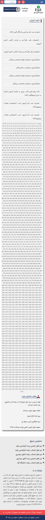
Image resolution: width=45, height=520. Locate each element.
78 (38, 133)
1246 (9, 333)
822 (41, 256)
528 (12, 205)
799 (24, 251)
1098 (23, 304)
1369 (40, 360)
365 (22, 179)
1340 (16, 353)
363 (27, 179)
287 (37, 167)
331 (35, 174)
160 (27, 145)
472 (7, 196)
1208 (16, 326)
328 (4, 172)
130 (30, 140)
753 (31, 244)
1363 (20, 357)
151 (12, 143)
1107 (33, 307)
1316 (16, 348)
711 (27, 237)
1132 (30, 312)
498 (15, 201)
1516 (30, 389)
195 (11, 150)
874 (18, 263)
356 (7, 176)
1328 (16, 350)
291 (26, 167)
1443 (33, 374)
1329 (13, 350)
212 (4, 152)
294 (18, 167)
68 (20, 131)
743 (19, 242)
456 (11, 193)
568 (22, 213)
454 (16, 193)
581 (26, 215)
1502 (36, 386)
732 (9, 239)
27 (26, 126)
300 (41, 169)
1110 (23, 307)
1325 (26, 350)
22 (36, 126)
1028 (16, 290)
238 (12, 157)
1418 (36, 370)
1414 (9, 367)
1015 (20, 287)
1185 (13, 321)
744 (16, 242)
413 (9, 186)
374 (37, 181)
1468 (30, 379)
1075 (20, 300)
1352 (16, 355)
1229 (26, 331)
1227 (33, 331)
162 (22, 145)
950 (8, 275)
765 (38, 246)
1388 (16, 362)
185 (38, 150)
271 (41, 164)
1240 (30, 333)
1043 (6, 292)
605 (39, 220)
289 (31, 167)
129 (33, 140)
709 (33, 237)
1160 (16, 316)
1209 (13, 326)
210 (9, 152)
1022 (36, 290)
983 (37, 283)
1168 (30, 319)
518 (39, 205)
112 (39, 138)
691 (3, 232)
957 (29, 278)
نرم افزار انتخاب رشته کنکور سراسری (29, 454)
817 (15, 254)
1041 (13, 292)
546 (3, 208)
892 (8, 266)
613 (18, 220)
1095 (33, 304)
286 (39, 167)
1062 (23, 297)
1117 (40, 309)
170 (39, 147)
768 (30, 246)
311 (11, 169)
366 (19, 179)
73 (9, 131)
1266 (23, 338)
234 (23, 157)
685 (19, 232)
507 (30, 203)
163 (19, 145)
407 (26, 186)
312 (8, 169)
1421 (26, 370)
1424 (16, 370)
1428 (3, 370)
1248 (3, 333)
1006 (9, 285)
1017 (13, 287)
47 (24, 128)
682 (27, 232)
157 (35, 145)
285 (3, 164)
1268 (16, 338)
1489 (40, 384)
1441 (40, 374)
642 (18, 225)
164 (16, 145)
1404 (3, 365)
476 (35, 198)
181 (9, 147)
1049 (26, 295)
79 (36, 133)
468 (18, 196)
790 (9, 249)
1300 (30, 345)
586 (12, 215)
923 (3, 271)
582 (23, 215)
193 (16, 150)
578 (34, 215)
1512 (3, 386)
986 (29, 283)
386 (4, 181)
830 (19, 256)
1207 (20, 326)
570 (16, 213)
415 (4, 186)
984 (34, 283)
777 (5, 246)
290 (29, 167)
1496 (16, 384)
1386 (23, 362)
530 (7, 205)
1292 (16, 343)
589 (4, 215)
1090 (9, 302)
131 (27, 140)
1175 (6, 319)
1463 (6, 377)
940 (35, 275)
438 (20, 191)
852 (38, 261)
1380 (3, 360)
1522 (9, 389)
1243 (20, 333)
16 (9, 123)
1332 (3, 350)
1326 (23, 350)
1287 (33, 343)
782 (31, 249)
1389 (13, 362)
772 (19, 246)
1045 (40, 295)
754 (29, 244)
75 (5, 131)
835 (5, 256)
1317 (13, 348)
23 (34, 126)
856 (27, 261)
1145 (26, 314)
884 (30, 266)
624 (27, 222)
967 (41, 280)
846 (15, 259)
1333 (40, 353)
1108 (30, 307)
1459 (20, 377)
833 (11, 256)
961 (18, 278)
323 (18, 172)
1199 (6, 324)
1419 (33, 370)
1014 (23, 287)
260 (31, 162)
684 (22, 232)
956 (31, 278)
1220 (16, 329)
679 (35, 232)
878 (7, 263)
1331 (6, 350)
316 (37, 172)
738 (33, 242)
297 (9, 167)
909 (41, 271)
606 (37, 220)
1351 (20, 355)
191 (22, 150)
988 (23, 283)
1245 (13, 333)
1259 (6, 336)
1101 (13, 304)
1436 (16, 372)
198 (3, 150)
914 (27, 271)
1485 (13, 382)
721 (39, 239)
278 (22, 164)
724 (31, 239)
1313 (26, 348)
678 (38, 232)
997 (38, 285)
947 (16, 275)
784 (26, 249)
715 (16, 237)
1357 (40, 357)
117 (26, 138)
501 (7, 201)
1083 (33, 302)
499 (12, 201)
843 (23, 259)
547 (39, 210)
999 (33, 285)
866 (39, 263)
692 (39, 234)
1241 (26, 333)
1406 (36, 367)
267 (12, 162)
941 (33, 275)
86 (22, 133)
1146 (23, 314)
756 (23, 244)
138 (8, 140)
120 (18, 138)
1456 (30, 377)
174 (29, 147)
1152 (3, 314)
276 (27, 164)
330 (38, 174)
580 (29, 215)
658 (14, 227)
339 (14, 174)
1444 (30, 374)
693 (37, 234)
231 (31, 157)
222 (16, 155)
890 (14, 266)
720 (3, 237)
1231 (20, 331)
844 (20, 259)
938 (41, 275)
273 (35, 164)
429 (5, 189)
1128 (3, 309)
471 (9, 196)
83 (28, 133)
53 (11, 128)
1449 (13, 374)
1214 (36, 329)
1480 (30, 382)
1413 (13, 367)
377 (29, 181)
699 (20, 234)
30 (20, 126)
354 (12, 176)
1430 (36, 372)
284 (5, 164)
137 (11, 140)
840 (31, 259)
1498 (9, 384)
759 (15, 244)
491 (34, 201)
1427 (6, 370)
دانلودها (39, 512)
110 (5, 135)
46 (26, 128)
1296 (3, 343)
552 (26, 210)
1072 (30, 300)
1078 (9, 300)
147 (23, 143)
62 (32, 131)
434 (31, 191)
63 (30, 131)
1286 (36, 343)
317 (34, 172)
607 (34, 220)
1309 (40, 348)
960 (20, 278)
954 (37, 278)
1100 (16, 304)
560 (4, 210)
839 (34, 259)
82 (30, 133)
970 (33, 280)
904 (15, 268)
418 (35, 189)
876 (12, 263)
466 (23, 196)
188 (30, 150)
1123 (20, 309)
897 (34, 268)
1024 (30, 290)
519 (37, 205)
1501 (40, 386)
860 (16, 261)
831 (16, 256)
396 (16, 184)
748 (5, 242)
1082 (36, 302)
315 (39, 172)
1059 (33, 297)
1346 (36, 355)
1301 (26, 345)
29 (22, 126)
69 (17, 131)
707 (38, 237)
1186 (9, 321)
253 (11, 160)
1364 (16, 357)
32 (15, 126)
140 (3, 140)
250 (19, 160)
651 (33, 227)
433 (34, 191)
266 (15, 162)
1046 (36, 295)
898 (31, 268)
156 (38, 145)
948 (14, 275)
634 (39, 225)
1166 (36, 319)
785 (23, 249)
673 (12, 230)
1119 (33, 309)
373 (39, 181)
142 (37, 143)
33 (13, 126)
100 (32, 135)
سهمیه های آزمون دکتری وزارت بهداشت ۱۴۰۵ (25, 427)
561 (41, 213)
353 (15, 176)
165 (14, 145)
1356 (3, 355)
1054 (9, 295)
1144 (30, 314)
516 (5, 203)
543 (11, 208)
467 (20, 196)
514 (11, 203)
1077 (13, 300)
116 (29, 138)
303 (33, 169)
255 (5, 160)
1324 (30, 350)
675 (7, 230)
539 (22, 208)
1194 (23, 324)
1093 (40, 304)
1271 (6, 338)
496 (20, 201)
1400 (16, 365)
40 (38, 128)
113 (37, 138)
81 (32, 133)
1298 (36, 345)
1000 (29, 285)
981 (3, 280)
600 (14, 217)
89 (15, 133)
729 (18, 239)
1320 (3, 348)
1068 (3, 297)
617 (7, 220)
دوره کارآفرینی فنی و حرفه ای (31, 421)
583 (20, 215)
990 (18, 283)
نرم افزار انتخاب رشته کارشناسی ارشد (28, 450)
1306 (9, 345)
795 (35, 251)
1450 (9, 374)
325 (12, 172)
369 (11, 179)
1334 (36, 353)
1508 (16, 386)
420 (30, 189)
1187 (6, 321)
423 (22, 189)
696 (29, 234)
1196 (16, 324)
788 (15, 249)
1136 (16, 312)
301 (38, 169)
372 (3, 179)
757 (20, 244)
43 (32, 128)
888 (19, 266)
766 (35, 246)
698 (23, 234)
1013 (26, 287)
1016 (16, 287)
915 (24, 271)
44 (30, 128)
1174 (9, 319)
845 (18, 259)
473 (4, 196)
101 (30, 135)
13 (16, 123)
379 (23, 181)
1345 (40, 355)
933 (15, 273)
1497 (13, 384)
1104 (3, 304)
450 (27, 193)
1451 (6, 374)
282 (11, 164)
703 (9, 234)
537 (27, 208)
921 (8, 271)
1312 (30, 348)
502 (4, 201)
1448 (16, 374)
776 (8, 246)
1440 (3, 372)
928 (29, 273)
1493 (26, 384)
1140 (3, 312)
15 (11, 123)
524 (23, 205)
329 (41, 174)
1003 (19, 285)
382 (15, 181)
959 (23, 278)
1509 (13, 386)
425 (16, 189)
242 (41, 160)
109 (8, 135)
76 (3, 131)
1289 (26, 343)
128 (35, 140)
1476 (3, 379)
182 (7, 147)
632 (5, 222)
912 (33, 271)
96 (41, 135)
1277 (26, 341)
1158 (23, 316)
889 (16, 266)
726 (26, 239)
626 (22, 222)
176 (23, 147)
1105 (40, 307)
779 (39, 249)
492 (31, 201)
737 (35, 242)
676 (4, 230)
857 (24, 261)
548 (37, 210)
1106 (36, 307)
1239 (33, 333)
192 (19, 150)
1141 (40, 314)
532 (41, 208)
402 (39, 186)
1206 (23, 326)
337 (19, 174)
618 (4, 220)
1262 (36, 338)
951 (5, 275)
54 (9, 128)
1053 (13, 295)
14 (13, 123)
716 (14, 237)
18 (5, 123)
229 (37, 157)
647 (4, 225)
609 (29, 220)
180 (12, 147)
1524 (3, 389)
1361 (26, 357)
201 (34, 152)
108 (11, 135)
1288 (30, 343)
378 (26, 181)
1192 (30, 324)
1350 (23, 355)
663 (39, 230)
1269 (13, 338)
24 (32, 126)
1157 (26, 316)
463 (31, 196)
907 (7, 268)
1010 (36, 287)
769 (27, 246)
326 (9, 172)
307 (22, 169)
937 (4, 273)
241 (4, 157)
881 (38, 266)
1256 (16, 336)
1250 (36, 336)
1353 (13, 355)
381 (18, 181)
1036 (30, 292)
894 (3, 266)
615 (12, 220)
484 (14, 198)
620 (38, 222)
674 (9, 230)
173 (31, 147)
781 (34, 249)
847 (12, 259)
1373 (26, 360)
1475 (6, 379)
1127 (6, 309)
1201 (40, 326)
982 (39, 283)
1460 (16, 377)
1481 (26, 382)
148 (20, 143)
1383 (33, 362)
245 (33, 160)
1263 (33, 338)
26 (28, 126)
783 (29, 249)
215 (35, 155)
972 (27, 280)
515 (8, 203)
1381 (40, 362)
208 (15, 152)
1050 (23, 295)
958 (26, 278)
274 (33, 164)
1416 (3, 367)
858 (22, 261)
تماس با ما (7, 512)
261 (29, 162)
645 (9, 225)
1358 (36, 357)
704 (7, 234)
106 (16, 135)
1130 (36, 312)
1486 (9, 382)
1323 (33, 350)
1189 (40, 324)
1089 (13, 302)
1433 (26, 372)
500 (9, 201)
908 (4, 268)
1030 (9, 290)
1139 (6, 312)
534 (35, 208)
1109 (26, 307)
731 (12, 239)
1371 (33, 360)
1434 (23, 372)
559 (7, 210)
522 (29, 205)
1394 (36, 365)
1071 (33, 300)
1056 (3, 295)
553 (23, 210)
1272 (3, 338)
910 (38, 271)
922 (5, 271)
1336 (30, 353)
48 (22, 128)
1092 (3, 302)
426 (14, 189)
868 (34, 263)
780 (37, 249)
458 (5, 193)
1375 (20, 360)
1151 (6, 314)
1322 (36, 350)
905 (12, 268)
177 (20, 147)
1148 (16, 314)
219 (24, 155)
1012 (30, 287)
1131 (33, 312)
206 (20, 152)
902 (20, 268)
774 (14, 246)
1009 (40, 287)
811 (31, 254)
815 (20, 254)
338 (16, 174)
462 (34, 196)
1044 (3, 292)
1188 (3, 321)
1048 (30, 295)
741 (24, 242)
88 (17, 133)
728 (20, 239)
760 (12, 244)
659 (11, 227)
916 (22, 271)
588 (7, 215)
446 (38, 193)
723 (34, 239)
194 (14, 150)
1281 (13, 341)
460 (39, 196)
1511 (6, 386)
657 (16, 227)
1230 (23, 331)
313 (5, 169)
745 (14, 242)
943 (27, 275)
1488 (3, 382)
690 (5, 232)
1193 (26, 324)
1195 (20, 324)
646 (7, 225)
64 (28, 131)
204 (26, 152)
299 (4, 167)
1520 (16, 389)
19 (3, 123)
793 (41, 251)
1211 (6, 326)
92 (9, 133)
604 (3, 217)
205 (23, 152)
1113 (13, 307)
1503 (33, 386)
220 (22, 155)
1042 (9, 292)
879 (4, 263)
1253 (26, 336)
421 (27, 189)
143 (34, 143)
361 (33, 179)
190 (24, 150)
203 (29, 152)
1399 (20, 365)
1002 (23, 285)
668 (26, 230)
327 (7, 172)
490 (37, 201)
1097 (26, 304)
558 (9, 210)
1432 (30, 372)
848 (9, 259)
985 (31, 283)
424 (19, 189)
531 (4, 205)
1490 (36, 384)
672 (15, 230)
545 (5, 208)
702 (12, 234)
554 (20, 210)
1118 (36, 309)
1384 (30, 362)
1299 (33, 345)
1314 (23, 348)
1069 (40, 300)
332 (33, 174)
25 (30, 126)
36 (7, 126)
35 (9, 126)
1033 (40, 292)
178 (18, 147)
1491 (33, 384)
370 (8, 179)
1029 (13, 290)
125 (4, 138)
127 (38, 140)
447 (35, 193)
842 (26, 259)
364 (24, 179)
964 (9, 278)
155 (41, 145)
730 (15, 239)
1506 (23, 386)
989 (20, 283)
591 (38, 217)
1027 (20, 290)
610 (26, 220)
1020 (3, 287)
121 (15, 138)
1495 (20, 384)
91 (11, 133)
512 (16, 203)
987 (26, 283)
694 (34, 234)
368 (14, 179)
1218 (23, 329)
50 (17, 128)
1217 (26, 329)
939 (38, 275)
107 (13, 135)
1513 (40, 389)
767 (33, 246)
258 (37, 162)
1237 (40, 333)
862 (11, 261)
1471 (20, 379)
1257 (13, 336)
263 (23, 162)
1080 (3, 300)
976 (16, 280)
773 (16, 246)
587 (9, 215)
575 (3, 213)
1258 (9, 336)
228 (39, 157)
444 (4, 191)
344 (39, 176)
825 (33, 256)
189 (27, 150)
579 (31, 215)
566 (27, 213)
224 (11, 155)
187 (33, 150)
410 (18, 186)
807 (3, 251)
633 (3, 222)
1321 (40, 350)
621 (35, 222)
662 (3, 227)
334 (27, 174)
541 (16, 208)
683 (24, 232)
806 (5, 251)
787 (18, 249)
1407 (33, 367)
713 (22, 237)
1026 (23, 290)
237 (15, 157)
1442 (36, 374)
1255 (20, 336)
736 (38, 242)
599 (16, 217)
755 (26, 244)
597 (22, 217)
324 (15, 172)
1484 (16, 382)
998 (35, 285)
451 (24, 193)
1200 (3, 324)
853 (35, 261)
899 (29, 268)
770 (24, 246)
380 (20, 181)
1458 (23, 377)
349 (26, 176)
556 (15, 210)
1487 (6, 382)
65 (26, 131)
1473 (13, 379)
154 (4, 143)
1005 (13, 285)
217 (30, 155)
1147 (20, 314)
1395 (33, 365)
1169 (26, 319)
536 (30, 208)
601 (11, 217)
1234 (9, 331)
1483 (20, 382)
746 (11, 242)
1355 (6, 355)
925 (37, 273)
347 (31, 176)
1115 (6, 307)
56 (5, 128)
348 (29, 176)
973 (24, 280)
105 (19, 135)
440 (15, 191)
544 (8, 208)
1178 (36, 321)
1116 (3, 307)
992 (12, 283)
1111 (20, 307)
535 (33, 208)
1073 (26, 300)
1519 (20, 389)
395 (19, 184)
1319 (6, 348)
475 (38, 198)
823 (38, 256)
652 (30, 227)
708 (35, 237)
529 (9, 205)
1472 (16, 379)
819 (9, 254)
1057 (40, 297)
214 (38, 155)
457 (8, 193)
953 (39, 278)
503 (41, 203)
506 (33, 203)
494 (26, 201)
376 (31, 181)
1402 (9, 365)
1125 (13, 309)
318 (31, 172)
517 (3, 203)
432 (37, 191)
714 (19, 237)
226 (5, 155)
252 (14, 160)
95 (3, 133)
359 (38, 179)
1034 (36, 292)
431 (39, 191)
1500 (3, 384)
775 (11, 246)
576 (39, 215)
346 (34, 176)
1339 (20, 353)
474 (41, 198)
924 (39, 273)
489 (39, 201)
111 (3, 135)
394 (22, 184)
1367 (6, 357)
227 (3, 155)
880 (41, 266)
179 (15, 147)
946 (19, 275)
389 (35, 184)
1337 (26, 353)
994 (7, 283)
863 (8, 261)
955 (34, 278)
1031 (6, 290)
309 (16, 169)
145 (29, 143)
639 (26, 225)
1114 (9, 307)
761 (9, 244)
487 (5, 198)
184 (41, 150)
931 (20, 273)
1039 (20, 292)
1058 (36, 297)
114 (34, 138)
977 (14, 280)
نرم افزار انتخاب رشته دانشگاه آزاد (29, 462)
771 (22, 246)
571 (14, 213)
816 (18, 254)
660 (8, 227)
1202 (36, 326)
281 (14, 164)
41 (36, 128)
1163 (6, 316)
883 (33, 266)
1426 (9, 370)
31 (17, 126)
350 (23, 176)
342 (5, 174)
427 (11, 189)
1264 (30, 338)
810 (34, 254)
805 (8, 251)
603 (5, 217)
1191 (33, 324)
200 (37, 152)
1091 (6, 302)
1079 (6, 300)
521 (31, 205)
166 (11, 145)
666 (31, 230)
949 (11, 275)
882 (35, 266)
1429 (40, 372)
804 (11, 251)
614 (15, 220)
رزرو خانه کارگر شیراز (33, 416)
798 (27, 251)
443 (7, 191)
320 (26, 172)
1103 (6, 304)
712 (24, 237)
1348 (30, 355)
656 (19, 227)
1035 (33, 292)
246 (30, 160)
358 (41, 179)
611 (23, 220)
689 (8, 232)
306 (24, 169)
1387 (20, 362)
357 (4, 176)
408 (23, 186)
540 (19, 208)
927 (31, 273)
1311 (33, 348)
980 (5, 280)
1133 (26, 312)
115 (31, 138)
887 (22, 266)
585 (15, 215)
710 (30, 237)
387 (41, 184)
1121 (26, 309)
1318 (9, 348)
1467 (33, 379)
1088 (16, 302)
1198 (9, 324)
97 (39, 135)
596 (24, 217)
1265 (26, 338)
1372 (30, 360)
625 (24, 222)
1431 (33, 372)
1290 (23, 343)
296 (12, 167)
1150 (9, 314)
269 (7, 162)
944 (24, 275)
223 (14, 155)
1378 (9, 360)
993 (9, 283)
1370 (36, 360)
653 (27, 227)
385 (7, 181)
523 (26, 205)
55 (7, 128)
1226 (36, 331)
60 (36, 131)
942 (30, 275)
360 (35, 179)
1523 (6, 389)
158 (33, 145)
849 (7, 259)
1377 (13, 360)
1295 (6, 343)
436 (26, 191)
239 (9, 157)
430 (3, 189)
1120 (30, 309)
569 (19, 213)
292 (23, 167)
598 (19, 217)
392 (27, 184)
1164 (3, 316)
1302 (23, 345)
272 (38, 164)
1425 (13, 370)
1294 (9, 343)
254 (8, 160)
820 (7, 254)
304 (30, 169)
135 (16, 140)
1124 (16, 309)
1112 (16, 307)
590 (41, 217)
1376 (16, 360)
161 (24, 145)
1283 (6, 341)
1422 (23, 370)
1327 (20, 350)
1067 (6, 297)
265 (18, 162)
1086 (23, 302)
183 (4, 147)
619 (41, 222)
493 (29, 201)
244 (35, 160)
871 (26, 263)
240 (7, 157)
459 (3, 193)
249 (22, 160)
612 (20, 220)
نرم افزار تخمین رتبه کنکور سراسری (29, 458)
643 (15, 225)
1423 (20, 370)
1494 (23, 384)
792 (4, 249)
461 (37, 196)
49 (20, 128)
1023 (33, 290)
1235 (6, 331)
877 (9, 263)
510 (22, 203)
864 (5, 261)
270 (4, 162)
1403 (6, 365)
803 (14, 251)
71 (13, 131)
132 (24, 140)
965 (7, 278)
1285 (40, 343)
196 (8, 150)
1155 (33, 316)
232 (29, 157)
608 (31, 220)
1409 (26, 367)
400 (5, 184)
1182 (23, 321)
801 (19, 251)
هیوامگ (14, 512)
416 (41, 189)
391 (30, 184)
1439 (6, 372)
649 (38, 227)
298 (7, 167)
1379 (6, 360)
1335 (33, 353)
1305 (13, 345)
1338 (23, 353)
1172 (16, 319)
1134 (23, 312)
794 (38, 251)
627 (19, 222)
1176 (3, 319)
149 (18, 143)
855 (30, 261)
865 (3, 261)
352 (18, 176)
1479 (33, 382)
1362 (23, 357)
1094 (36, 304)
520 (34, 205)
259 (34, 162)
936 (7, 273)
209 (12, 152)
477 (33, 198)
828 (24, 256)
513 (14, 203)
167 (8, 145)
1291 (20, 343)
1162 (9, 316)
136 (14, 140)
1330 (9, 350)
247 (27, 160)
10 (22, 123)
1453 (40, 377)
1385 (26, 362)
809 (37, 254)
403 (37, 186)
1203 (33, 326)
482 (19, 198)
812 (29, 254)
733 (7, 239)
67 (22, 131)
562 (38, 213)
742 (22, 242)
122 (12, 138)
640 (23, 225)
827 (27, 256)
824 (35, 256)
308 (19, 169)
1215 (33, 329)
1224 (3, 329)
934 (12, 273)
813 (26, 254)
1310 (36, 348)
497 (18, 201)
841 (29, 259)
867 (37, 263)
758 (18, 244)
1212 (3, 326)
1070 (36, 300)
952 (3, 275)
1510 (9, 386)
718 (8, 237)
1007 (6, 285)
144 (31, 143)
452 (22, 193)
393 (24, 184)
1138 (9, 312)
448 (33, 193)
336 (22, 174)
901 (23, 268)
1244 (16, 333)
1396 (30, 365)
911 (35, 271)
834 (8, 256)
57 (3, 128)
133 (22, 140)
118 (23, 138)
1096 (30, 304)
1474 (9, 379)
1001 (26, 285)
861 (14, 261)
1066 (9, 297)
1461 (13, 377)
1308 (3, 345)
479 (27, 198)
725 (29, 239)
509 (24, 203)
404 (34, 186)
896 (37, 268)
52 (13, 128)
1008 (3, 285)
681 (30, 232)
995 (4, 283)
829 (22, 256)
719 (5, 237)
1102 (9, 304)
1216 (30, 329)
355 (9, 176)
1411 (20, 367)
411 (15, 186)
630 (11, 222)
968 (38, 280)
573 (8, 213)
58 (40, 131)
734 (4, 239)
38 (3, 126)
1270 (9, 338)
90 (13, 133)
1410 (23, 367)
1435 (20, 372)
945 (22, 275)
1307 (6, 345)
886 (24, 266)
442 (9, 191)
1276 (30, 341)
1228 (30, 331)
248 (24, 160)
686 (16, 232)
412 (12, 186)
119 (20, 138)
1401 (13, 365)
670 (20, 230)
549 (34, 210)
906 (9, 268)
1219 (20, 329)
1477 (40, 382)
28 (24, 126)
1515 (33, 389)
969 (35, 280)
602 (8, 217)
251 (16, 160)
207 (18, 152)
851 (41, 261)
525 (20, 205)
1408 (30, 367)
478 (30, 198)
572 (11, 213)
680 (33, 232)
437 (23, 191)
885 (27, 266)
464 (29, 196)
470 (12, 196)
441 (12, 191)
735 (41, 242)
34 (11, 126)
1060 (30, 297)
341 (8, 174)
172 (34, 147)
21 (38, 126)
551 (29, 210)
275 (30, 164)
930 (23, 273)
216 (33, 155)
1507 (20, 386)
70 (15, 131)
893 (5, 266)
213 (41, 155)
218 (27, 155)
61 (34, 131)
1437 (13, 372)
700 (18, 234)
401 (3, 184)
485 (11, 198)
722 (37, 239)
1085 (26, 302)
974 (22, 280)
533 (38, 208)
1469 (26, 379)
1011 (33, 287)
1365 (13, 357)
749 (3, 242)
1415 (6, 367)
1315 (20, 348)
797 (30, 251)
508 (27, 203)
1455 (33, 377)
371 (5, 179)
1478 (36, 382)
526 (18, 205)
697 (26, 234)
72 (11, 131)
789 (12, 249)
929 (26, 273)
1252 (30, 336)
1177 (40, 321)
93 (7, 133)
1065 (13, 297)
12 (18, 123)
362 (30, 179)
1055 (6, 295)
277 (24, 164)
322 (20, 172)
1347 (33, 355)
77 (40, 133)
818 (12, 254)
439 (18, 191)
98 (37, 135)
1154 (36, 316)
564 (33, 213)
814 (23, 254)
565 (30, 213)
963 (12, 278)
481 (22, 198)
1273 (40, 341)
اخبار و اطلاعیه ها (24, 512)
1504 (30, 386)
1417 (40, 370)
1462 (9, 377)
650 (35, 227)
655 (22, 227)
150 (15, 143)
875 (15, 263)
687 (14, 232)
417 (38, 189)
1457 (26, 377)
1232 (16, 331)
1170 (23, 319)
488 (3, 198)
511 (19, 203)
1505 (26, 386)
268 (9, 162)
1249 (40, 336)
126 (41, 140)
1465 (40, 379)
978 (11, 280)
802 (16, 251)
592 (35, 217)
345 (37, 176)
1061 (26, 297)
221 (19, 155)
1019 (6, 287)
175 (26, 147)
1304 (16, 345)
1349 (26, 355)
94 (5, 133)
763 (4, 244)
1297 (40, 345)
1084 (30, 302)
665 (34, 230)
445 (41, 193)
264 (20, 162)
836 (3, 256)
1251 (33, 336)
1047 (33, 295)
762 (7, 244)
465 (26, 196)
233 (26, 157)
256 (3, 160)
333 (30, 174)
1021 (40, 290)
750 (39, 244)
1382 (36, 362)
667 (29, 230)
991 (15, 283)
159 (30, 145)
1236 (3, 331)
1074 (23, 300)
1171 (20, 319)
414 (7, 186)
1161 (13, 316)
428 (8, 189)
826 (30, 256)
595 (27, 217)
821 (4, 254)
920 (11, 271)
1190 (36, 324)
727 (23, 239)
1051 (20, 295)
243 (38, 160)
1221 (13, 329)
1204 (30, 326)
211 (7, 152)
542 (14, 208)
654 (24, 227)
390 (33, 184)
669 (23, 230)
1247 (6, 333)
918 (16, 271)
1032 (3, 290)
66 (24, 131)
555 (18, 210)
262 (26, 162)
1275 (33, 341)
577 (37, 215)
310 (14, 169)
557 (12, 210)
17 (7, 123)
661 (5, 227)
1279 (20, 341)
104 (22, 135)
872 (23, 263)
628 (16, 222)
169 (3, 145)
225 (8, 155)
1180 (30, 321)
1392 (3, 362)
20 (40, 126)
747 (8, 242)
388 (38, 184)
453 (19, 193)
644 (12, 225)
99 (35, 135)
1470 (23, 379)
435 (29, 191)
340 (11, 174)
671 (18, 230)
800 (22, 251)
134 (19, 140)
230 (34, 157)
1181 (26, 321)
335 (24, 174)
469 (15, 196)
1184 (16, 321)
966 (4, 278)
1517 (26, 389)
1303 (20, 345)
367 (16, 179)
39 (40, 128)
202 (31, 152)
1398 (23, 365)
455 (14, 193)
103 (24, 135)
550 (31, 210)
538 (24, 208)
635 (37, 225)
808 (39, 254)
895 (39, 268)
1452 (3, 374)
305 (27, 169)
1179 (33, 321)
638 (29, 225)
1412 (16, 367)
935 (9, 273)
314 (3, 169)
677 (41, 232)
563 (35, 213)
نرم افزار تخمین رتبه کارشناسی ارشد (29, 446)
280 (16, 164)
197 (5, 150)
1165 (40, 319)
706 (41, 237)
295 (15, 167)
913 (30, 271)
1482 (23, 382)
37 (5, 126)
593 (33, 217)
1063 (20, 297)
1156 (30, 316)
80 (34, 133)
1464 (3, 377)
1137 (13, 312)
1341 (13, 353)
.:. (25, 32)
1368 (3, 357)
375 (34, 181)
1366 (9, 357)
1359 (33, 357)
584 (18, 215)
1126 (9, 309)
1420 (30, 370)
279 (19, 164)
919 (14, 271)
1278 (23, 341)
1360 (30, 357)
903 (18, 268)
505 (35, 203)
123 (9, 138)
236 (18, 157)
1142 (36, 314)
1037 (26, 292)
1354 (9, 355)
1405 (40, 367)
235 (20, 157)
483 (16, 198)
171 (37, 147)
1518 (23, 389)
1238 (36, 333)
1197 (13, 324)
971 (30, 280)
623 (30, 222)
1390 (9, 362)
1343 (6, 353)
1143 (33, 314)
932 (18, 273)
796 (33, 251)
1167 (33, 319)
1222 (9, 329)
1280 (16, 341)
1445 (26, 374)
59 (38, 131)
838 (37, 259)
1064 (16, 297)
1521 (13, 389)
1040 (16, 292)
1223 (6, 329)
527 (15, 205)
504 (38, 203)
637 (31, 225)
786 (20, 249)
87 (20, 133)
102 (27, 135)
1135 (20, 312)
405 (31, 186)
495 (23, 201)
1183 (20, 321)
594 (30, 217)
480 (24, 198)
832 (14, 256)
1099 (20, 304)
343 (3, 174)
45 (28, 128)
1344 (3, 353)
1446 (23, 374)
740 (27, 242)
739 (30, 242)
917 (19, 271)
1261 (40, 338)
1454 (36, 377)
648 (41, 227)
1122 (23, 309)
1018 (9, 287)
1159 (20, 316)
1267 (20, 338)
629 (14, 222)
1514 (36, 389)
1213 (40, 329)
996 (41, 285)
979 (8, 280)
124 (7, 138)
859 (19, 261)
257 (39, 162)
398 (11, 184)
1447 (20, 374)
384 (9, 181)
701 (15, 234)
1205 (26, 326)
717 (11, 237)
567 (24, 213)
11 (20, 123)
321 (23, 172)
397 (14, 184)
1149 (13, 314)
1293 (13, 343)
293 (20, 167)
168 (5, 145)
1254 (23, 336)
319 (29, 172)
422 (24, 189)
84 (26, 133)
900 (26, 268)
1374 (23, 360)
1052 (16, 295)
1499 (6, 384)
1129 (40, 312)
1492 (30, 384)
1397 (26, 365)
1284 (3, 341)
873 (20, 263)
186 (35, 150)
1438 (9, 372)
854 (33, 261)
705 (4, 234)
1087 (20, 302)
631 (8, 222)
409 (20, 186)
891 (11, 266)
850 (4, 259)
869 (31, 263)
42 (34, 128)
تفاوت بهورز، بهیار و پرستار (31, 410)
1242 (23, 333)
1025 (26, 290)
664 (37, 230)
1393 (40, 365)
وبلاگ (33, 512)
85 (24, 133)
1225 (40, 331)
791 (7, 249)
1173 (13, 319)
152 (9, 143)
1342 (9, 353)
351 (20, 176)
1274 (36, 341)
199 (39, 152)
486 (8, 198)
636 (34, 225)
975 (19, 280)
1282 (9, 341)
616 (9, 220)
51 (15, 128)
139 (5, 140)
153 (7, 143)
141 (39, 143)
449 (30, 193)
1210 (9, 326)
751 (37, 244)
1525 (22, 391)
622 (33, 222)
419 (33, 189)
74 (7, 131)
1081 (40, 302)
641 (20, 225)
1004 (16, 285)
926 (34, 273)
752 (34, 244)
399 (8, 184)
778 (3, 246)
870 (29, 263)
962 (15, 278)
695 (31, 234)
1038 (23, 292)
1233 (13, 331)
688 (11, 232)
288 (34, 167)
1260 (3, 336)
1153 (40, 316)
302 (35, 169)
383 (12, 181)
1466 (36, 379)
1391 (6, 362)
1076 (16, 300)
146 (26, 143)
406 (29, 186)
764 (41, 246)
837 (39, 259)
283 (8, 164)
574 (5, 213)
